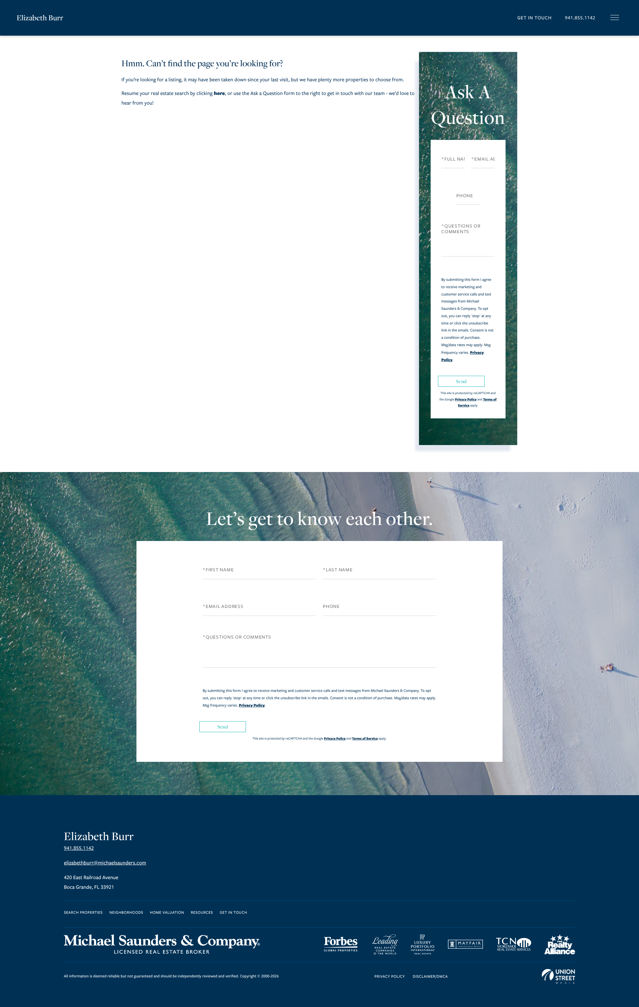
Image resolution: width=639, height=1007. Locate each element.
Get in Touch (534, 18)
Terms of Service (365, 738)
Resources (202, 913)
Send (461, 381)
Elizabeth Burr (40, 18)
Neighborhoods (126, 913)
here (219, 93)
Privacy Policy (466, 399)
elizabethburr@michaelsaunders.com (105, 863)
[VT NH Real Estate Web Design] (558, 976)
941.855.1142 (580, 18)
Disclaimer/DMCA (430, 977)
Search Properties (83, 913)
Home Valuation (167, 913)
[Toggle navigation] (614, 17)
